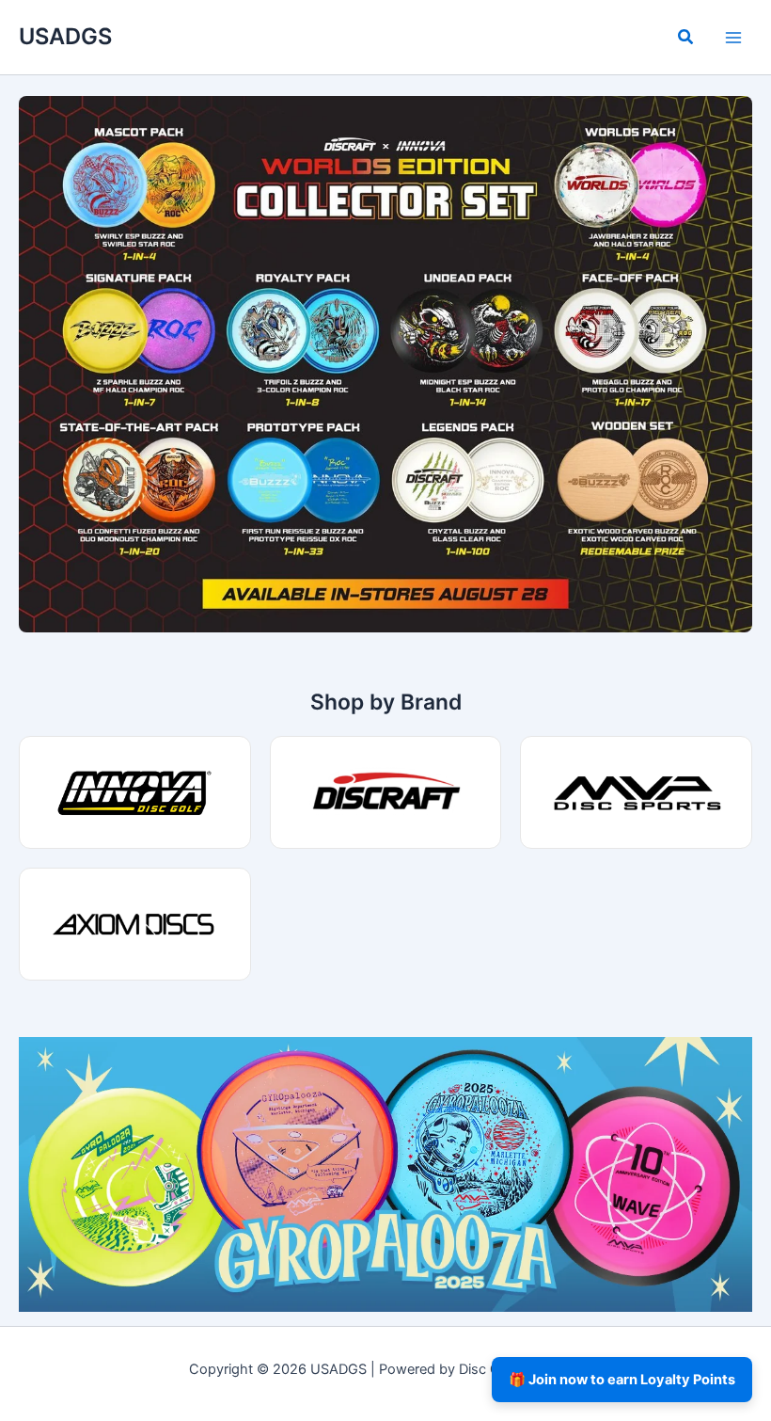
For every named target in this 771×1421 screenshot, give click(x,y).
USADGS (65, 36)
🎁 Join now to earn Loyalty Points (622, 1379)
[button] (686, 39)
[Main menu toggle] (733, 37)
